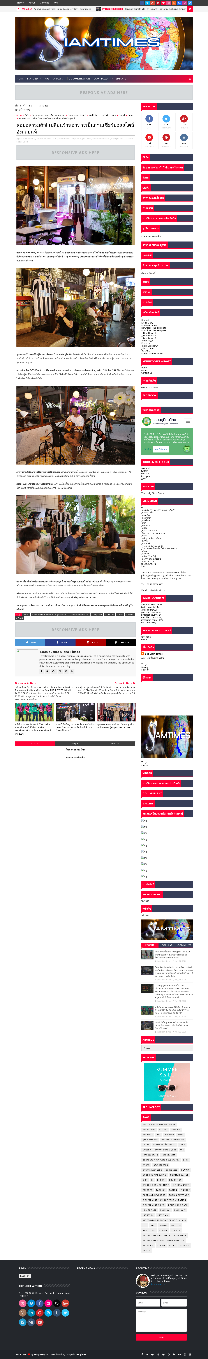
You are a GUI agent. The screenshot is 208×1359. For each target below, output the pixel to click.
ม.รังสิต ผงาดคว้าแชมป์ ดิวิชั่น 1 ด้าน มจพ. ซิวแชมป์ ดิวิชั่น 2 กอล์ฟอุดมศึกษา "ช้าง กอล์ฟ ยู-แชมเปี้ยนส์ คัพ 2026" (33, 729)
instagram (146, 476)
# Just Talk (109, 614)
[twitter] (147, 3)
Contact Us (146, 372)
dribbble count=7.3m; (151, 617)
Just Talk (104, 115)
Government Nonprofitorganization (48, 115)
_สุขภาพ (145, 553)
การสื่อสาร (148, 1134)
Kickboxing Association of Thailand (164, 1220)
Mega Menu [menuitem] (147, 322)
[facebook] (142, 3)
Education (175, 1180)
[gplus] (152, 3)
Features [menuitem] (145, 343)
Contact (44, 2)
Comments (184, 945)
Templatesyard (41, 1354)
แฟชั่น (182, 1144)
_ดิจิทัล (144, 527)
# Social (129, 614)
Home (20, 2)
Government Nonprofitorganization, (75, 138)
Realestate (149, 1230)
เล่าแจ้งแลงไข (169, 1155)
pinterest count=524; (151, 614)
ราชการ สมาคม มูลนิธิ (165, 1149)
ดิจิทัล (180, 1134)
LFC (145, 1225)
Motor (163, 1225)
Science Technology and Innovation (164, 1235)
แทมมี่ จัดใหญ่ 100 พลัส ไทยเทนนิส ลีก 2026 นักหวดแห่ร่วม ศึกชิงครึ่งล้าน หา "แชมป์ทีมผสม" (75, 727)
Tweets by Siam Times (152, 493)
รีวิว (143, 566)
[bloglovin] (163, 3)
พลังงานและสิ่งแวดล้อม (164, 1144)
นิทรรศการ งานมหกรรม (173, 1139)
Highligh (165, 1210)
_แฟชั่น (144, 540)
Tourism (185, 1245)
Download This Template (110, 78)
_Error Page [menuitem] (147, 340)
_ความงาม (146, 525)
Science (176, 1230)
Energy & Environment (156, 1185)
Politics (176, 1225)
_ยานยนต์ (145, 543)
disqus (75, 743)
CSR (145, 1180)
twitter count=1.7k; (150, 607)
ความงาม (169, 1134)
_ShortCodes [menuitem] (147, 348)
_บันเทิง (144, 535)
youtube (145, 473)
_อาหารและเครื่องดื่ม (151, 558)
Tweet (34, 642)
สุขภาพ (146, 1165)
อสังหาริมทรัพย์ (161, 1165)
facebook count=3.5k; (151, 604)
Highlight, (115, 138)
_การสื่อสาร (146, 520)
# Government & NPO (79, 614)
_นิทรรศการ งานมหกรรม (153, 533)
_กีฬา (143, 522)
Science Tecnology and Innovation (164, 1240)
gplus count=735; (149, 609)
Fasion (173, 1190)
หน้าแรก (145, 900)
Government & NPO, (101, 138)
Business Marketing (59, 9)
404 (56, 2)
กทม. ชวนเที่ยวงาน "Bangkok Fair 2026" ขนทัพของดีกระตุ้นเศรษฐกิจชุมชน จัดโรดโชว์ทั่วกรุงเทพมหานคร (173, 954)
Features (33, 78)
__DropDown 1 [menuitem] (148, 333)
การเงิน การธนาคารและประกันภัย (159, 1124)
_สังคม (144, 551)
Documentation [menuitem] (149, 325)
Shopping (148, 1245)
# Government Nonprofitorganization (49, 614)
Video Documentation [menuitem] (152, 353)
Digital (161, 1180)
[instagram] (184, 3)
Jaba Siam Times (153, 653)
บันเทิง (146, 1144)
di (152, 1180)
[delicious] (190, 3)
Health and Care (178, 1205)
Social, (19, 141)
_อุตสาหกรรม (147, 561)
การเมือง (163, 1129)
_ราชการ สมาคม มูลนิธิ (152, 545)
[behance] (179, 3)
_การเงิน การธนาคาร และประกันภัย (158, 509)
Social (122, 115)
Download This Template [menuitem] (153, 327)
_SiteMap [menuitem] (145, 351)
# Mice (120, 614)
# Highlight (97, 614)
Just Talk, (124, 138)
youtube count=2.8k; (151, 612)
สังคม (186, 1160)
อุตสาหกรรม (172, 1170)
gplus (143, 478)
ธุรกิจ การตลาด (150, 1139)
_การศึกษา (146, 517)
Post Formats (54, 78)
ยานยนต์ (147, 1149)
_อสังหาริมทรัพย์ (148, 556)
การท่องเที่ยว (149, 1129)
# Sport (19, 618)
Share (64, 642)
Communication (179, 1175)
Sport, (25, 141)
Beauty (144, 667)
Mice (114, 115)
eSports (147, 1190)
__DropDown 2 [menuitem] (148, 335)
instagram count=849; (152, 619)
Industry (148, 1215)
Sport (130, 115)
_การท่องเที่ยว (147, 512)
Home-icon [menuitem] (146, 320)
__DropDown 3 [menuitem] (148, 338)
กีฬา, (56, 138)
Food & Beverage (179, 1195)
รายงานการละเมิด (151, 236)
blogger (35, 743)
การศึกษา (176, 1129)
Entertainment (181, 1185)
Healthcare (149, 1210)
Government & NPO (77, 115)
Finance (185, 1190)
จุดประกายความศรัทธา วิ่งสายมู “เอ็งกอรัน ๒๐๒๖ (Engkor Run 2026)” (115, 726)
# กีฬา (26, 614)
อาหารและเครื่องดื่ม (152, 1170)
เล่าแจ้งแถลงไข (148, 563)
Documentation (79, 78)
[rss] (174, 3)
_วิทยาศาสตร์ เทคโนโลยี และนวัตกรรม (159, 548)
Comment (125, 642)
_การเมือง (145, 515)
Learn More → (158, 1284)
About (32, 2)
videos (147, 1250)
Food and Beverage (154, 1195)
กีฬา (26, 115)
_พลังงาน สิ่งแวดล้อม (151, 538)
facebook (115, 743)
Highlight (93, 115)
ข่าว (143, 507)
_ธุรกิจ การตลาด (149, 530)
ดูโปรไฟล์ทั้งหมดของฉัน (152, 657)
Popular (167, 945)
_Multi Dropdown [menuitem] (149, 345)
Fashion (145, 669)
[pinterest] (158, 3)
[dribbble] (168, 3)
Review (163, 1230)
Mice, (131, 138)
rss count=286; (148, 622)
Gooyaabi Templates (76, 1354)
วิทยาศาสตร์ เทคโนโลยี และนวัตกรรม (161, 1160)
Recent (150, 945)
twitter (144, 470)
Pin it (95, 642)
